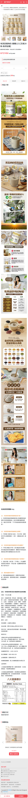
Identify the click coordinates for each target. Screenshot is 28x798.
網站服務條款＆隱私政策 (13, 782)
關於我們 (3, 782)
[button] (24, 25)
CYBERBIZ (5, 791)
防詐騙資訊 (18, 784)
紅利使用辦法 (15, 786)
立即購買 (21, 796)
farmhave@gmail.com (9, 772)
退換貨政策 (11, 784)
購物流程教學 (4, 784)
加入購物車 (7, 796)
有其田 (9, 790)
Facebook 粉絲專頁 (6, 762)
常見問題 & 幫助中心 (6, 786)
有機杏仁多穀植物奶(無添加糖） (14, 747)
